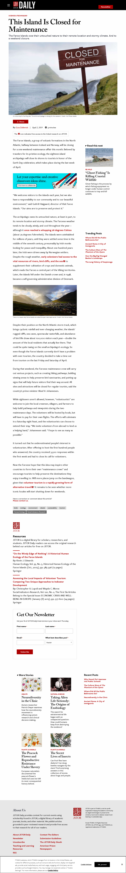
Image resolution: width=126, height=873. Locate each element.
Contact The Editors (49, 834)
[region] (63, 864)
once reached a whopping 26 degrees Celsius (48, 230)
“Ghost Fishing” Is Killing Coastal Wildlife (97, 177)
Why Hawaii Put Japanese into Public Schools (95, 680)
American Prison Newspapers (47, 847)
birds (16, 508)
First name (22, 626)
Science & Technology (18, 15)
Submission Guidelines (50, 838)
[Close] (122, 864)
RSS (15, 852)
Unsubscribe (19, 842)
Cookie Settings (86, 864)
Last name (50, 626)
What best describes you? (56, 638)
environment (33, 508)
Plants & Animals (29, 749)
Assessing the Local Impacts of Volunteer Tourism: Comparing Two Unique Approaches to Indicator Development (39, 581)
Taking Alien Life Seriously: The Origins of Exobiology (60, 703)
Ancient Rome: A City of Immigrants (95, 244)
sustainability (52, 508)
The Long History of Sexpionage (98, 262)
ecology (23, 508)
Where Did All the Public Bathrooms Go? (95, 238)
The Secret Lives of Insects (61, 755)
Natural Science (57, 694)
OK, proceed (102, 864)
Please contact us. (20, 500)
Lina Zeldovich (22, 128)
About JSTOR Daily (22, 834)
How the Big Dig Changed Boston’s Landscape (96, 256)
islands (42, 508)
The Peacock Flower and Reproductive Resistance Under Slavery (31, 760)
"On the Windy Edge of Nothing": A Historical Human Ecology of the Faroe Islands (41, 555)
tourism (62, 508)
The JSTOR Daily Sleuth (51, 842)
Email (20, 638)
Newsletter (105, 6)
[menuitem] (105, 7)
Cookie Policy (53, 870)
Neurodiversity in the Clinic (31, 699)
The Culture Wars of (95, 250)
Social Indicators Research (36, 512)
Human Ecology (19, 512)
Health (25, 694)
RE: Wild (88, 169)
